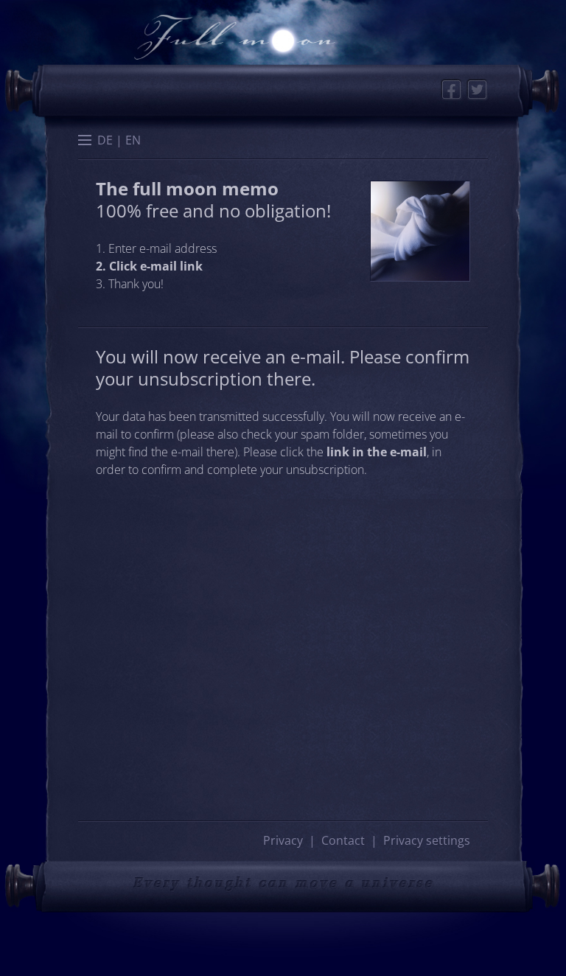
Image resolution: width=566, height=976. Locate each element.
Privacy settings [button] (426, 840)
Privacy (283, 840)
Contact (343, 840)
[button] (84, 141)
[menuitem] (105, 140)
